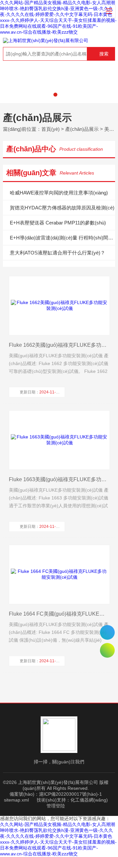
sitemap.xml (16, 800)
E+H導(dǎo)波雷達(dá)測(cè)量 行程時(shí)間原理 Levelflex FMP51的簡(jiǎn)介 (62, 237)
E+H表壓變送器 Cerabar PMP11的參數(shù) (58, 222)
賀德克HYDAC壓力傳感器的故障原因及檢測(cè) (62, 207)
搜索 (103, 53)
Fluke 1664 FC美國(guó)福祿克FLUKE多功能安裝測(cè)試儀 (59, 614)
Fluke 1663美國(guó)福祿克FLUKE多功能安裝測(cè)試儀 (59, 479)
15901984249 (107, 632)
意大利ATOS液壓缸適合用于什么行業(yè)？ (57, 252)
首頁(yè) (50, 129)
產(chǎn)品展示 (82, 129)
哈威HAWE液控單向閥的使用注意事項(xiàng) (59, 192)
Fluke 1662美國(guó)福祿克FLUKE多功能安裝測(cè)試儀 (59, 345)
